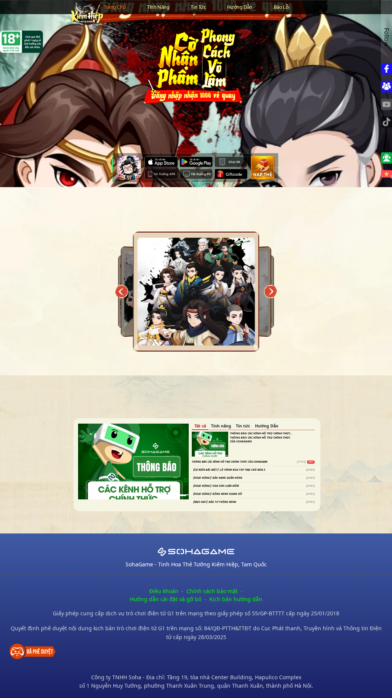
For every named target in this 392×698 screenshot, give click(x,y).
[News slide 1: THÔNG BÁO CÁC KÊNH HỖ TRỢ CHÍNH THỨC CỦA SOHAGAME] (133, 461)
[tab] (200, 426)
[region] (131, 458)
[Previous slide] (121, 291)
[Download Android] (196, 161)
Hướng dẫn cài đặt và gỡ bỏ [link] (165, 599)
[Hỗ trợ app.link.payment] (263, 168)
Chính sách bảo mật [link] (212, 591)
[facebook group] (386, 86)
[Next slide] (271, 291)
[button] (386, 158)
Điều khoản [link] (163, 591)
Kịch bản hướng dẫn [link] (235, 599)
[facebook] (386, 69)
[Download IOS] (161, 161)
